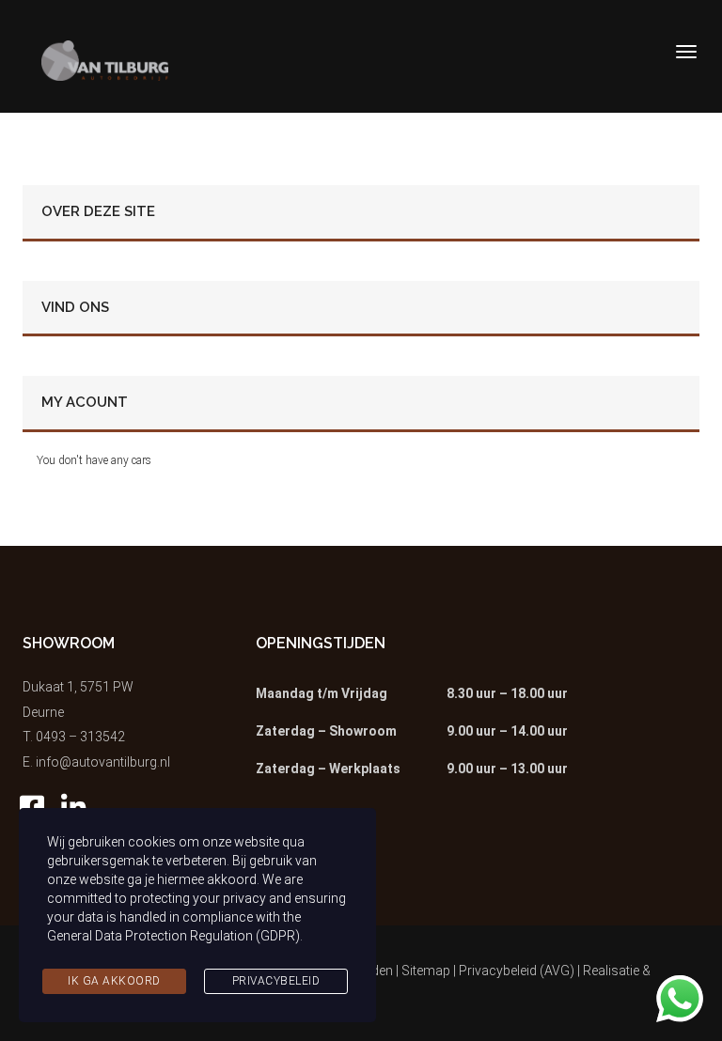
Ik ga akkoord (114, 980)
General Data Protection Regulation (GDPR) (173, 935)
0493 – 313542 (80, 736)
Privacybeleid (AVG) (516, 970)
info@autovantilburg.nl (103, 761)
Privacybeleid (276, 980)
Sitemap (425, 970)
